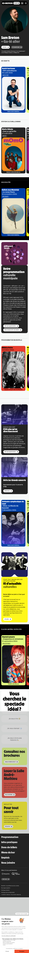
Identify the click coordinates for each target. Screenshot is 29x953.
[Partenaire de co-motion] (5, 873)
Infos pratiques (9, 842)
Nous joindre (8, 862)
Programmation (9, 837)
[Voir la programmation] (14, 256)
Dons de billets (9, 847)
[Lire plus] (14, 567)
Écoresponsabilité (5, 888)
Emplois (5, 857)
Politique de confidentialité (8, 892)
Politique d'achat (5, 890)
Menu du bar (8, 852)
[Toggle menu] (25, 3)
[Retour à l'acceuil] (7, 3)
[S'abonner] (14, 469)
